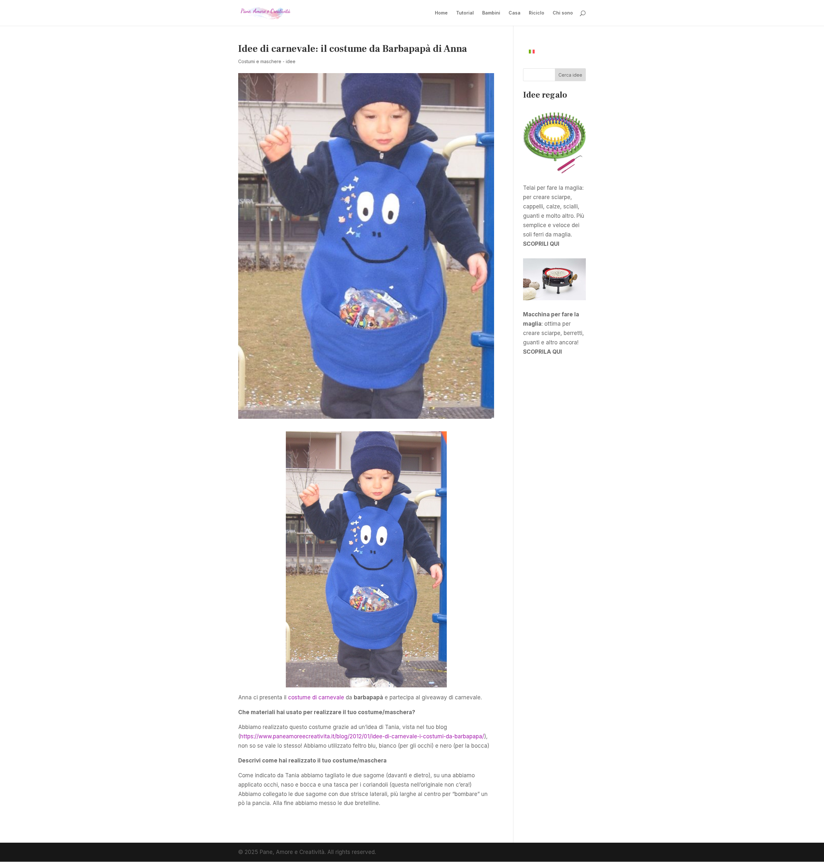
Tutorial (465, 13)
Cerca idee (570, 75)
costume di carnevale (316, 697)
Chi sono (563, 13)
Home (441, 13)
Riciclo (536, 13)
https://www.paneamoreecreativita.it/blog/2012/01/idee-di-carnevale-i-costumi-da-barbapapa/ (362, 736)
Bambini (491, 13)
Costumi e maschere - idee (266, 61)
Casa (514, 13)
